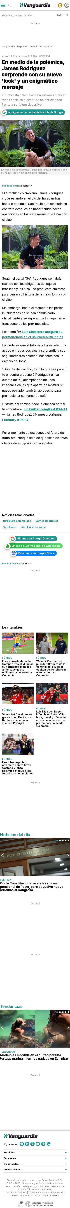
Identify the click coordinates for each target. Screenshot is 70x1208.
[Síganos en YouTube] (38, 1144)
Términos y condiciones (40, 1189)
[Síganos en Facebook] (22, 1144)
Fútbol (7, 657)
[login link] (66, 5)
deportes (22, 46)
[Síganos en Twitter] (27, 1144)
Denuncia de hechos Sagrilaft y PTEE (39, 1195)
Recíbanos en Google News (36, 553)
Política (5, 879)
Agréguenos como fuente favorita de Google (35, 112)
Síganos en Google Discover (36, 538)
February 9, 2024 (15, 420)
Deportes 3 (25, 185)
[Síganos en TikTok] (43, 1144)
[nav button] (3, 5)
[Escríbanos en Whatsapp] (48, 1144)
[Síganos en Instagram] (32, 1144)
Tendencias (8, 1051)
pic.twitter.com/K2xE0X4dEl (45, 409)
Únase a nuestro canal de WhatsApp (36, 545)
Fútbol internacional (41, 46)
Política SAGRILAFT (17, 1192)
